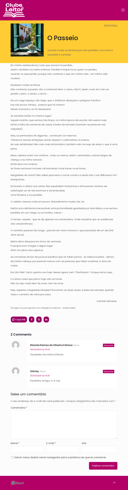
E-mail (51, 443)
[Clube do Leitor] (14, 10)
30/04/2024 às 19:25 (40, 375)
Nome (15, 443)
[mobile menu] (123, 10)
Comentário (19, 407)
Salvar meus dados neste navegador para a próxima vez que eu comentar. (60, 457)
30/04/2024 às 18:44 (40, 349)
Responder (108, 345)
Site (84, 443)
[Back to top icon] (114, 482)
